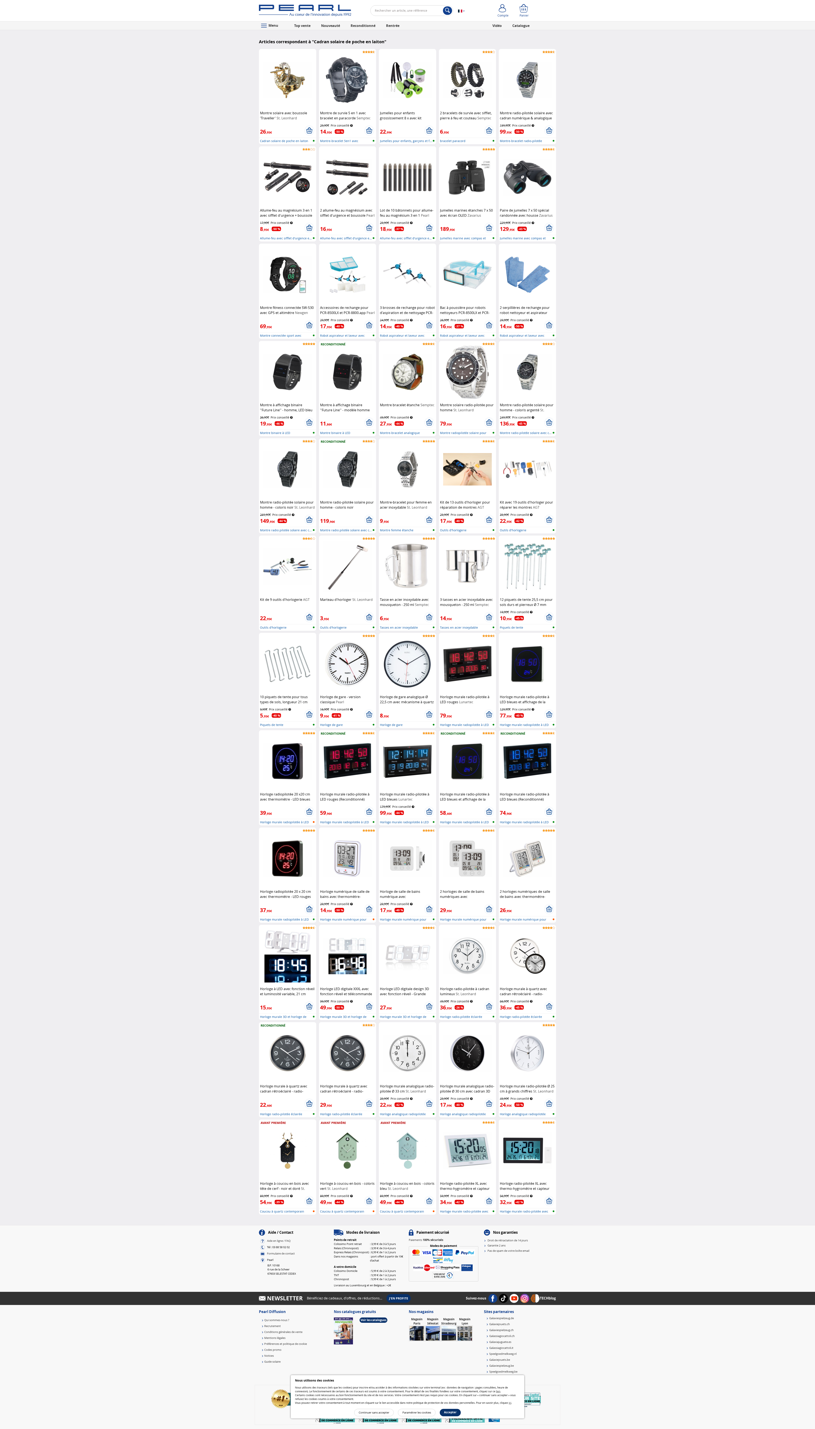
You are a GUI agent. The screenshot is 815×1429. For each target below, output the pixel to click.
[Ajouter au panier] (309, 131)
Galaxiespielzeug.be (501, 1366)
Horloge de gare (331, 725)
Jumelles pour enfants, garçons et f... (406, 141)
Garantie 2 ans (497, 1245)
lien (498, 1391)
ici (510, 1402)
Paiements (426, 1240)
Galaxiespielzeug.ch (501, 1330)
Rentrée (392, 25)
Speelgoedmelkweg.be (503, 1371)
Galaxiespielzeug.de (501, 1318)
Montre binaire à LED (275, 433)
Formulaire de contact (281, 1253)
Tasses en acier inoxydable (399, 627)
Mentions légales (274, 1338)
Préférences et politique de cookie (285, 1344)
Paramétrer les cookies (416, 1412)
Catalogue (521, 25)
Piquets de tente (511, 627)
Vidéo (497, 25)
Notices (269, 1356)
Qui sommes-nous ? (276, 1320)
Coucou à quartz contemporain (282, 1211)
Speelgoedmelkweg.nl (503, 1354)
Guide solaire (272, 1361)
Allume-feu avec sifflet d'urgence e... (286, 238)
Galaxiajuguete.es (500, 1342)
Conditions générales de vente (283, 1332)
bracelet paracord (452, 141)
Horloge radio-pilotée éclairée (461, 1017)
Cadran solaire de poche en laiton (284, 141)
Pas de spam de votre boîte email (508, 1251)
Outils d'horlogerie (453, 530)
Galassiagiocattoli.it (501, 1348)
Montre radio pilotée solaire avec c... (526, 433)
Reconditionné (363, 25)
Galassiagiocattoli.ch (502, 1336)
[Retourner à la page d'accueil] (305, 11)
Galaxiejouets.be (499, 1360)
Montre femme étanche (396, 530)
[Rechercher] (447, 10)
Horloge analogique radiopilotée (403, 1114)
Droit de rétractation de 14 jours (508, 1240)
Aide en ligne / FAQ (279, 1241)
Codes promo (272, 1350)
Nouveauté (330, 25)
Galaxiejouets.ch (499, 1324)
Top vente (302, 25)
